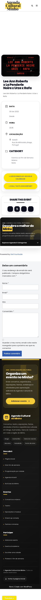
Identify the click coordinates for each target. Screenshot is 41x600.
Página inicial (10, 459)
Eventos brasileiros (12, 546)
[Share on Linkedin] (24, 209)
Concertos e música (12, 499)
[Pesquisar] (32, 6)
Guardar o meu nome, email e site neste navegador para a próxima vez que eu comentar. (19, 345)
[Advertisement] (20, 30)
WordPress (28, 587)
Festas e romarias (11, 524)
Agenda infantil (11, 477)
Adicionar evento (19, 401)
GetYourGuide (16, 254)
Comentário (8, 311)
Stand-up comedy (12, 518)
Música (14, 160)
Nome (5, 283)
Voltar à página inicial (16, 579)
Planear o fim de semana (14, 559)
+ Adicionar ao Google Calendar (20, 177)
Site (4, 302)
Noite (14, 163)
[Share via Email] (30, 209)
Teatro (7, 506)
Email (5, 292)
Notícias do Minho (12, 484)
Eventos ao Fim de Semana (22, 158)
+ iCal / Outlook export (20, 186)
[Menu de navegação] (36, 5)
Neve (11, 587)
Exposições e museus (13, 512)
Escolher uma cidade (13, 552)
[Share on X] (17, 209)
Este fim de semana (12, 465)
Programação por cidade (14, 471)
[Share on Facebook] (10, 209)
